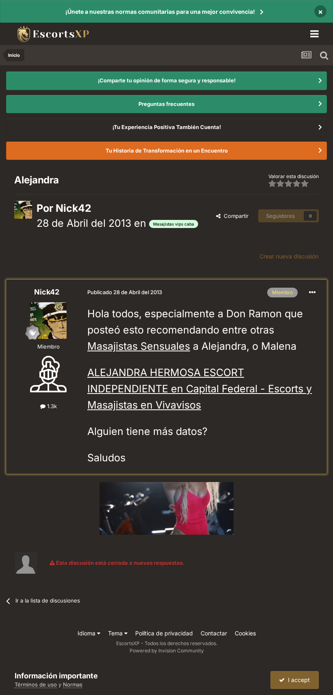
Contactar (214, 633)
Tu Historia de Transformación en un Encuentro (167, 150)
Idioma (87, 633)
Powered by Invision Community (167, 651)
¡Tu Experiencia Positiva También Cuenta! (166, 127)
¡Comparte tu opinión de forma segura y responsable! (167, 80)
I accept (297, 679)
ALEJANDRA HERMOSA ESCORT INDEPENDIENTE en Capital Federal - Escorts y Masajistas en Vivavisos (199, 388)
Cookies (245, 633)
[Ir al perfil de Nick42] (23, 210)
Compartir (235, 216)
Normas (72, 684)
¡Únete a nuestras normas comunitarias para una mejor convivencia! (160, 11)
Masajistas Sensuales (138, 346)
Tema (116, 633)
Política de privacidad (164, 633)
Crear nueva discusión (288, 256)
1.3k (51, 406)
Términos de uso (36, 684)
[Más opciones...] (312, 292)
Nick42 (73, 208)
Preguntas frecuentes (166, 104)
